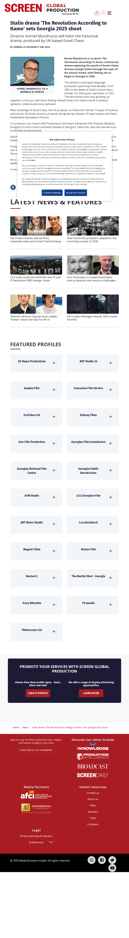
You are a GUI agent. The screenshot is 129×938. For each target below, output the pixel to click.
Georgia (29, 100)
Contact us (93, 793)
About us (92, 799)
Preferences (36, 842)
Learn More (91, 693)
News (25, 727)
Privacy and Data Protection (36, 836)
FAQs (93, 805)
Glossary (93, 811)
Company (92, 824)
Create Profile (38, 693)
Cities (93, 818)
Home (16, 727)
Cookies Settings (52, 192)
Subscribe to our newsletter (36, 750)
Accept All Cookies (75, 192)
